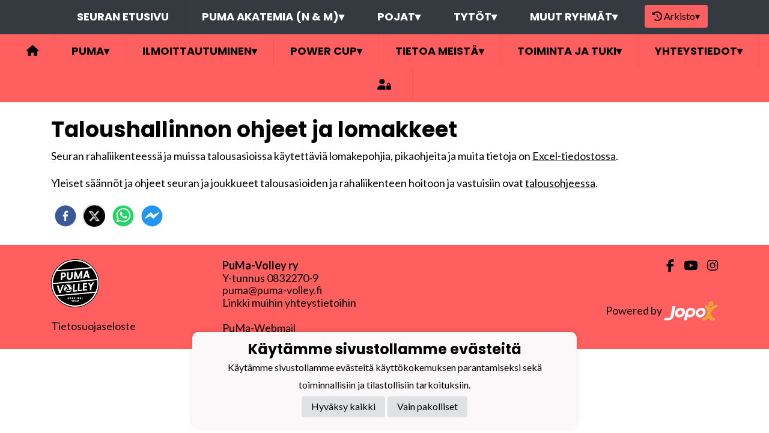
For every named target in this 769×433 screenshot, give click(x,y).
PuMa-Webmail (259, 327)
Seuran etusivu (123, 16)
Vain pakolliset (427, 406)
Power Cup (326, 50)
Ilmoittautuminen (199, 50)
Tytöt (475, 16)
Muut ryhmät (574, 16)
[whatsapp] (123, 216)
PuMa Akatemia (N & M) (273, 16)
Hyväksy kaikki (343, 406)
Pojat (399, 16)
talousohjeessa (560, 182)
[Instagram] (708, 265)
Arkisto (682, 16)
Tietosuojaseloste (93, 326)
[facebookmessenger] (152, 216)
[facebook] (65, 216)
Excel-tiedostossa (574, 155)
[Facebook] (665, 265)
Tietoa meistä (439, 50)
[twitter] (94, 216)
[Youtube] (686, 265)
